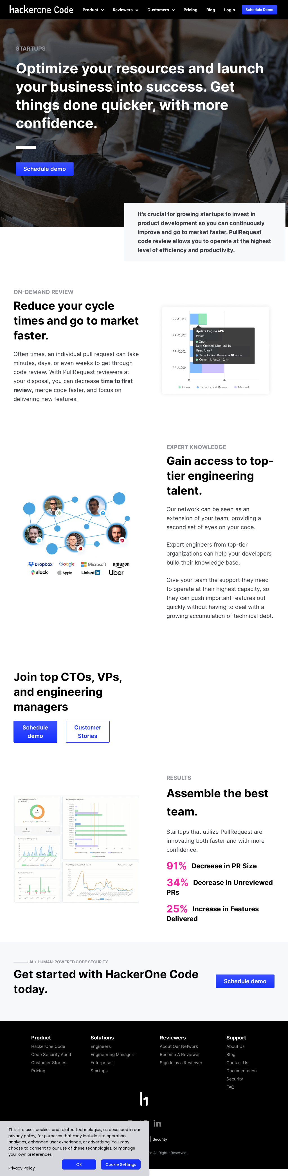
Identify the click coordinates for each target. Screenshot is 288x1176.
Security (234, 1079)
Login (229, 9)
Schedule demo (44, 169)
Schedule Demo (259, 9)
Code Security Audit (51, 1054)
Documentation (241, 1070)
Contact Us (237, 1062)
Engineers (101, 1046)
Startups (99, 1070)
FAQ (230, 1087)
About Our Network (179, 1046)
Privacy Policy (21, 1168)
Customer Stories (87, 731)
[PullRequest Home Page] (144, 1098)
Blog (210, 9)
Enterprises (102, 1062)
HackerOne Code (48, 1046)
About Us (235, 1046)
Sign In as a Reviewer (181, 1062)
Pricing (190, 9)
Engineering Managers (113, 1054)
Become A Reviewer (180, 1054)
